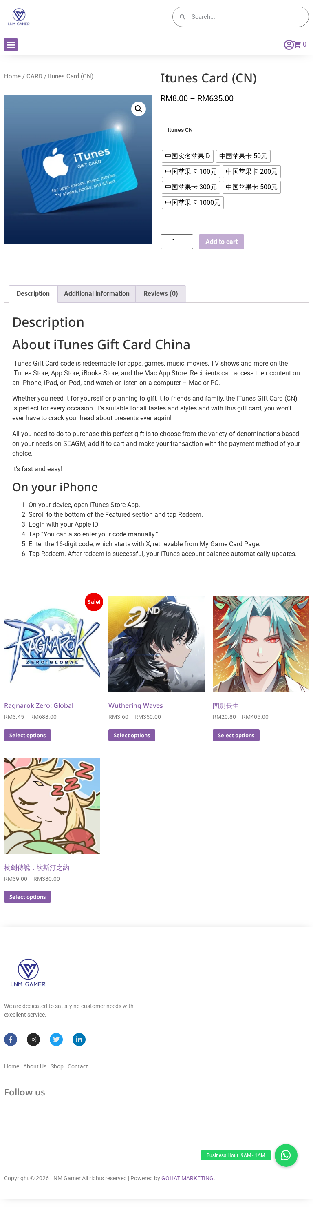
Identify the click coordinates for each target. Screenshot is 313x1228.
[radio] (187, 156)
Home (12, 76)
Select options (27, 735)
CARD (34, 76)
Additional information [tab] (97, 293)
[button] (11, 44)
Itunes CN (180, 130)
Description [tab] (33, 293)
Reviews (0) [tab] (160, 293)
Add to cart (221, 242)
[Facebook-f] (10, 1039)
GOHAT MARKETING (187, 1178)
